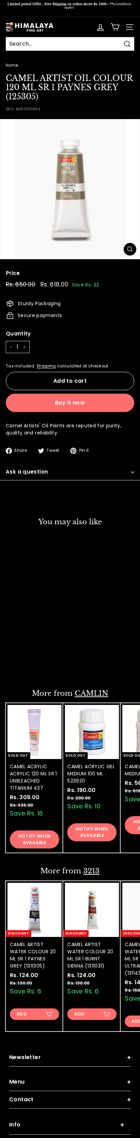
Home (12, 65)
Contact (70, 1099)
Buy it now (70, 403)
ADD (22, 664)
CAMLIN (91, 693)
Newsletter (70, 1057)
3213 (91, 871)
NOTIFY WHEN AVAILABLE (34, 839)
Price (13, 273)
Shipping (46, 366)
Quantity (18, 333)
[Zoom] (130, 249)
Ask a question (27, 471)
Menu (70, 1082)
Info (66, 1125)
